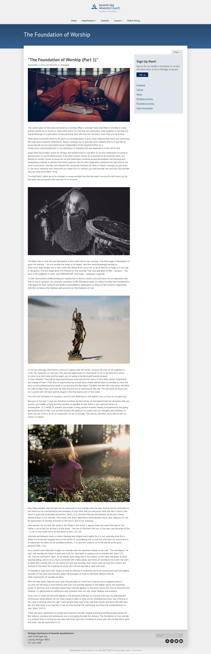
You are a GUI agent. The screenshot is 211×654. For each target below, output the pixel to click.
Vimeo (139, 94)
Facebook (141, 85)
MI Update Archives (145, 103)
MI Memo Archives (145, 99)
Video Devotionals (145, 108)
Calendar (105, 20)
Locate (117, 20)
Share (176, 52)
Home (74, 20)
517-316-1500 (34, 642)
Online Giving (133, 20)
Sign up (142, 74)
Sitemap (116, 650)
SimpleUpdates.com (90, 650)
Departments (88, 20)
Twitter (140, 89)
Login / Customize (133, 650)
